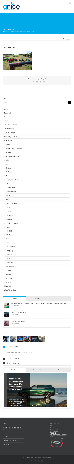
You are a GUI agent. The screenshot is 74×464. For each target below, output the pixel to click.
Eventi (6, 121)
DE (15, 428)
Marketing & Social (10, 136)
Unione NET (10, 266)
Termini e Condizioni (11, 440)
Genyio (8, 195)
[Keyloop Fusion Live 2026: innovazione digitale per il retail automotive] (13, 338)
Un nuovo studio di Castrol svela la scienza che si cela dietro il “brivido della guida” (39, 303)
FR (9, 428)
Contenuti (7, 113)
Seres (7, 243)
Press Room (8, 140)
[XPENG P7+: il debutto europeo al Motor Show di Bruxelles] (20, 338)
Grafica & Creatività (10, 125)
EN (6, 428)
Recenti (37, 298)
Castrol (8, 168)
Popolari (14, 298)
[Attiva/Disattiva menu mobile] (70, 3)
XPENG (8, 282)
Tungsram (9, 262)
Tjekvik (8, 258)
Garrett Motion (11, 191)
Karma (8, 207)
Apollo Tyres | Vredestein (14, 148)
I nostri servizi (9, 129)
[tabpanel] (37, 390)
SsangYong (9, 250)
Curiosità (7, 117)
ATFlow (8, 152)
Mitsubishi (9, 231)
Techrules (9, 254)
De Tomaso (9, 172)
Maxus (8, 227)
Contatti (6, 436)
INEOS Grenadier (11, 203)
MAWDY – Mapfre (12, 223)
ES (12, 428)
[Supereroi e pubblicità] (6, 312)
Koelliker (9, 219)
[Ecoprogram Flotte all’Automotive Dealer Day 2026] (34, 338)
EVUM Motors (10, 187)
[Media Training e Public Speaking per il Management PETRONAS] (27, 338)
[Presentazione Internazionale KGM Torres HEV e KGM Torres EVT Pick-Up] (41, 338)
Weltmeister (10, 274)
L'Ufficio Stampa (9, 132)
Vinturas (8, 270)
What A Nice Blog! (10, 290)
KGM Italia (9, 215)
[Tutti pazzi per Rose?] (6, 321)
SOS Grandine (10, 247)
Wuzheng (9, 278)
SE (4, 430)
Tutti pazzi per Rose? (18, 321)
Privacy (6, 444)
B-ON (7, 160)
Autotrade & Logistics (13, 156)
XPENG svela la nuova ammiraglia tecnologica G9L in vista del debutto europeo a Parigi (16, 384)
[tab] (14, 370)
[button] (37, 346)
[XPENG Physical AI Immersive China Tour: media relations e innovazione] (6, 338)
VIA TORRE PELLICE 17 (58, 435)
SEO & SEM (7, 286)
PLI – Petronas (10, 235)
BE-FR (19, 428)
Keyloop (8, 211)
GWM (7, 199)
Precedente (67, 39)
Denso (8, 176)
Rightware (9, 239)
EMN (7, 184)
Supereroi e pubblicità (18, 312)
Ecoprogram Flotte (12, 180)
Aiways (8, 144)
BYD (7, 164)
